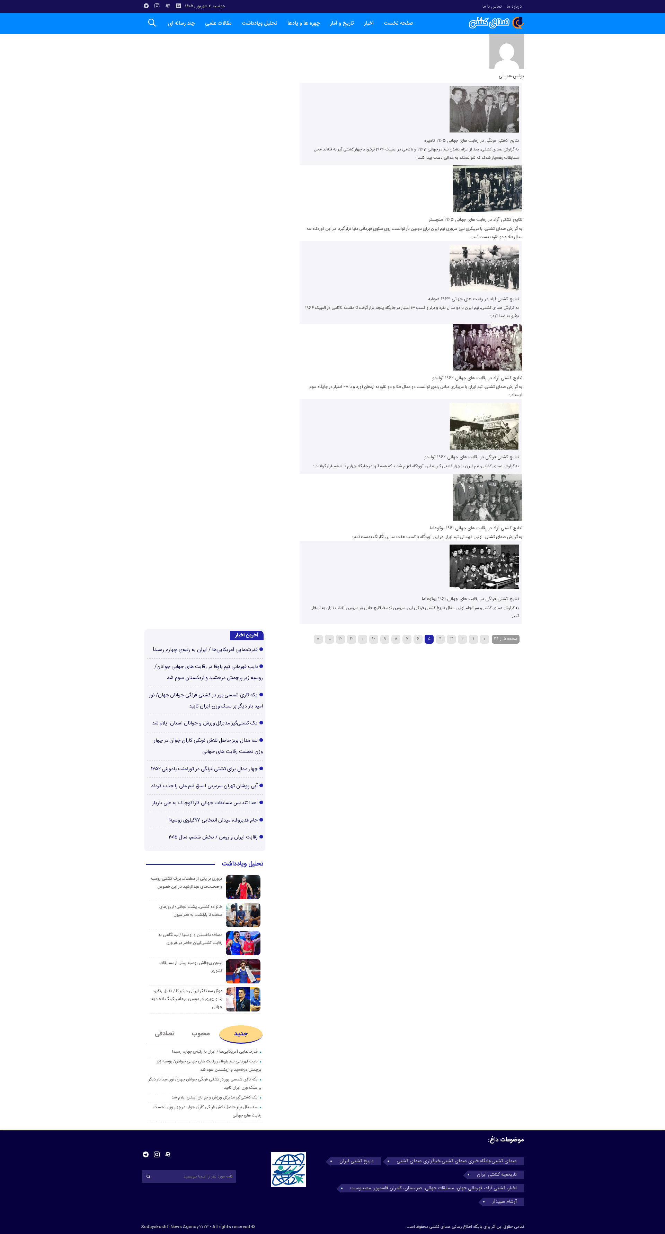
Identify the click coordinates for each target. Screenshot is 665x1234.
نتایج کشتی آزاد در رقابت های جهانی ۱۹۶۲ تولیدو (477, 378)
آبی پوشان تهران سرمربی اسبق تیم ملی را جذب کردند (204, 786)
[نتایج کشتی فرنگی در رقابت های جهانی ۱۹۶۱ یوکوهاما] (484, 590)
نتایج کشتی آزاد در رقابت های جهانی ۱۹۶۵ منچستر (475, 220)
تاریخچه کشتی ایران (497, 1175)
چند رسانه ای (181, 23)
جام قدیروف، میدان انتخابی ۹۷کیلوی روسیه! (213, 820)
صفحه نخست (398, 23)
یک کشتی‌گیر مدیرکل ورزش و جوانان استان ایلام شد (205, 723)
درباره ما (514, 6)
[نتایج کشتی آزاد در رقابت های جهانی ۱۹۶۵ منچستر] (487, 211)
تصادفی (165, 1034)
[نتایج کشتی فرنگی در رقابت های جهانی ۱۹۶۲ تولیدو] (484, 448)
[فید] (178, 6)
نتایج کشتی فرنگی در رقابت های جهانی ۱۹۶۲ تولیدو (471, 457)
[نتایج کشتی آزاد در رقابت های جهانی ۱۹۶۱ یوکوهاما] (487, 519)
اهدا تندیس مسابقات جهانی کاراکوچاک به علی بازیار (205, 803)
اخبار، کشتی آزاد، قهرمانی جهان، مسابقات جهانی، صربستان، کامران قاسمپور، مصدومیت (433, 1188)
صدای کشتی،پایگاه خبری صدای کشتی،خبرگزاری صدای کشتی (457, 1161)
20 (352, 638)
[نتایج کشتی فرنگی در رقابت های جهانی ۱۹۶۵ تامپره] (484, 132)
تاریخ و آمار (342, 23)
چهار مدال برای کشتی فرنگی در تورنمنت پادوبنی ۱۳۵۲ (204, 769)
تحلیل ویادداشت (259, 23)
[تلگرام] (146, 6)
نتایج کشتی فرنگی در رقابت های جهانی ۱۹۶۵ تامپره (471, 141)
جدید (241, 1034)
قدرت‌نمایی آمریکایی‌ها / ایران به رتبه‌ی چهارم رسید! (205, 650)
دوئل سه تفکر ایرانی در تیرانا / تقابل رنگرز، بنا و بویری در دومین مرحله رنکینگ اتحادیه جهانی (187, 999)
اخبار (368, 23)
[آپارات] (167, 6)
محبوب (201, 1034)
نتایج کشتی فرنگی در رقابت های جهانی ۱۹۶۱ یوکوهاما (470, 599)
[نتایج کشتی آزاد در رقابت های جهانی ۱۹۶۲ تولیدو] (487, 369)
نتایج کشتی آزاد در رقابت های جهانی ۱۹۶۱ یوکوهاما (476, 528)
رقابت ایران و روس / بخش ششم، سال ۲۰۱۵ (213, 837)
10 (373, 638)
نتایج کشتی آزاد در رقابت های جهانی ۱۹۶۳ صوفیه (473, 299)
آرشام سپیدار (504, 1202)
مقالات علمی (218, 23)
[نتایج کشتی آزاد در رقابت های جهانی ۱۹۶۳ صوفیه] (484, 290)
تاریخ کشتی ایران (356, 1161)
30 (340, 638)
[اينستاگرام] (157, 6)
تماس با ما (492, 6)
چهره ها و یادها (303, 23)
